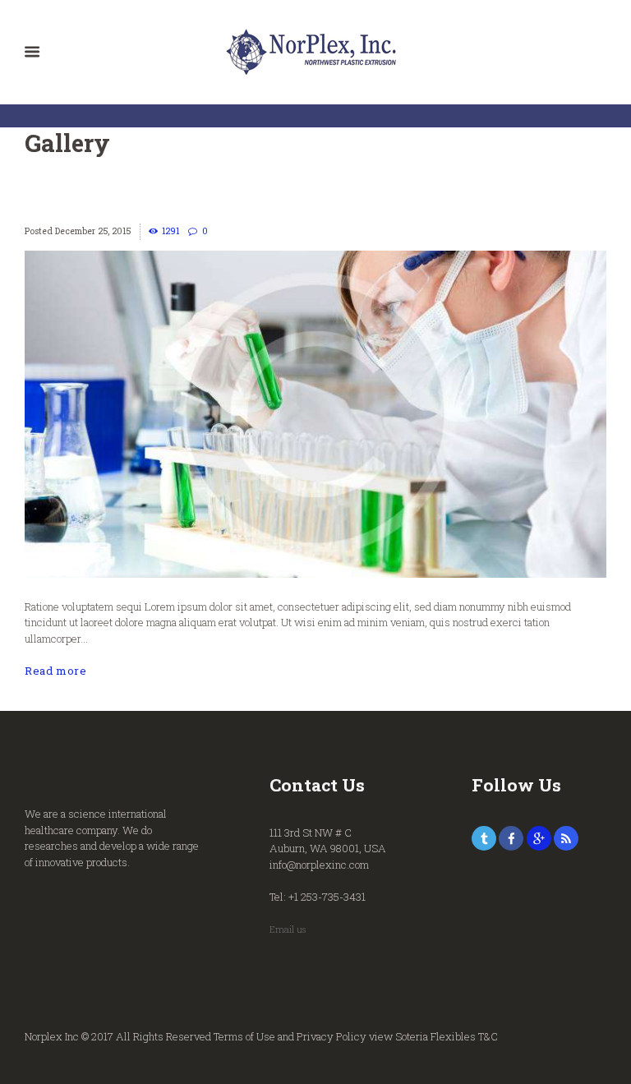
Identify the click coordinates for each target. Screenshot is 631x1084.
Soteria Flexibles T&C (446, 1036)
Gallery (67, 143)
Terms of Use (244, 1036)
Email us (287, 929)
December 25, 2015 (93, 231)
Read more (55, 670)
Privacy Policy (331, 1036)
